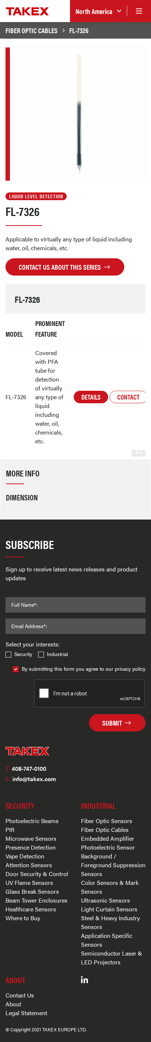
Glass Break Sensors (32, 891)
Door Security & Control (36, 873)
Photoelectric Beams (32, 820)
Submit (113, 722)
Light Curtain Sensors (109, 909)
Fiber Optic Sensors (106, 820)
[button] (98, 11)
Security (23, 654)
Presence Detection (30, 847)
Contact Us (19, 995)
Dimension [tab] (22, 497)
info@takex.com (30, 779)
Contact (128, 396)
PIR (9, 829)
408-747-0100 (25, 768)
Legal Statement (26, 1013)
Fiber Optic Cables (31, 30)
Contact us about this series (60, 267)
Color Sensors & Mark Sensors (110, 887)
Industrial (57, 654)
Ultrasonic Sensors (105, 900)
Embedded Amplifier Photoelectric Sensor (108, 842)
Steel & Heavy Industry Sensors (110, 922)
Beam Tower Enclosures (36, 900)
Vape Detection (24, 856)
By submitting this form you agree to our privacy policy (84, 668)
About (13, 1004)
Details (90, 396)
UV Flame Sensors (29, 882)
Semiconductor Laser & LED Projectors (111, 957)
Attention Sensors (28, 865)
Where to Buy (22, 918)
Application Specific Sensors (106, 940)
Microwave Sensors (30, 838)
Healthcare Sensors (30, 909)
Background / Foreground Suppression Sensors (113, 865)
